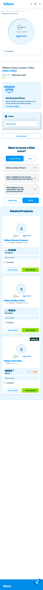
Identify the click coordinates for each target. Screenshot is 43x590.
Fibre (23, 11)
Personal (7, 11)
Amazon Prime (15, 158)
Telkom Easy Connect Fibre (10, 13)
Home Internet (16, 11)
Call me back (22, 136)
